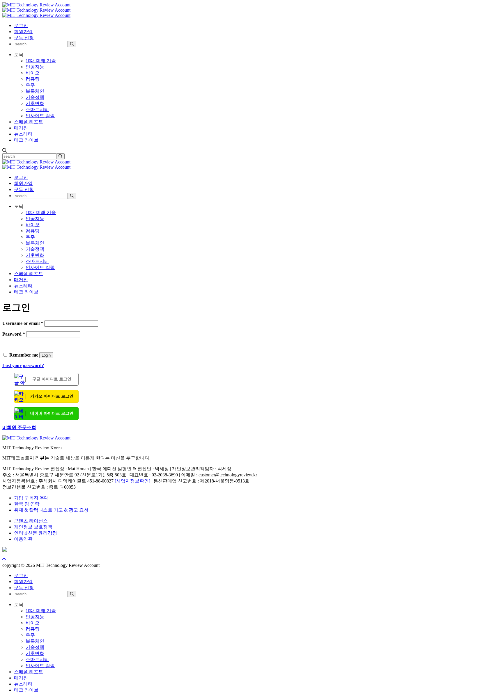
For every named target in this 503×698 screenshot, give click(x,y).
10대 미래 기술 (41, 60)
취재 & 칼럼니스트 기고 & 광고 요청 (51, 510)
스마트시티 (37, 109)
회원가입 (23, 31)
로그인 (21, 25)
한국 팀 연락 (27, 503)
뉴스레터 (23, 133)
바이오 (33, 72)
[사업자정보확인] (132, 480)
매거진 (21, 127)
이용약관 (23, 539)
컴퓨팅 (33, 78)
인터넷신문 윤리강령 (35, 532)
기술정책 (35, 97)
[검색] (72, 44)
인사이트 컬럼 (40, 115)
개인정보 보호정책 (33, 526)
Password (13, 334)
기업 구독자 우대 (31, 497)
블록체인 (35, 91)
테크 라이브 (26, 140)
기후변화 (35, 103)
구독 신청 (24, 37)
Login (46, 355)
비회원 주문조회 (19, 427)
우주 (30, 85)
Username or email (22, 323)
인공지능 (35, 66)
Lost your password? (23, 365)
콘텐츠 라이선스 (31, 520)
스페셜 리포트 (28, 121)
